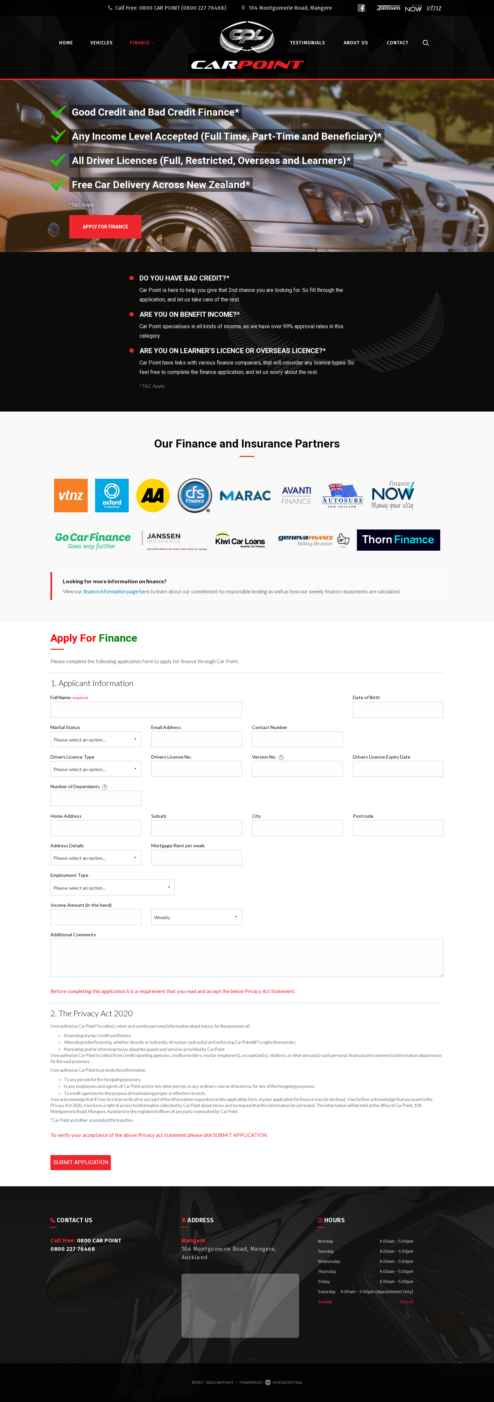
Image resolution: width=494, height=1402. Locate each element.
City (256, 816)
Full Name (69, 697)
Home (66, 43)
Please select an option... (79, 739)
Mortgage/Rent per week (178, 845)
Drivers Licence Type (72, 757)
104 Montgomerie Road (290, 8)
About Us (356, 43)
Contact (398, 43)
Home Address (66, 816)
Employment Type (78, 881)
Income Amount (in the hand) (81, 905)
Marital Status (65, 727)
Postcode (363, 816)
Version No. (267, 757)
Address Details (67, 845)
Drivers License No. (171, 757)
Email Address (166, 727)
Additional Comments (73, 934)
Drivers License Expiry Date (381, 757)
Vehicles (101, 43)
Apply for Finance (105, 226)
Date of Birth (366, 697)
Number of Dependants (78, 786)
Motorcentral (287, 1382)
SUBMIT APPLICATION (80, 1162)
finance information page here (116, 591)
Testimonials (307, 43)
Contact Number (269, 727)
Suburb (158, 816)
